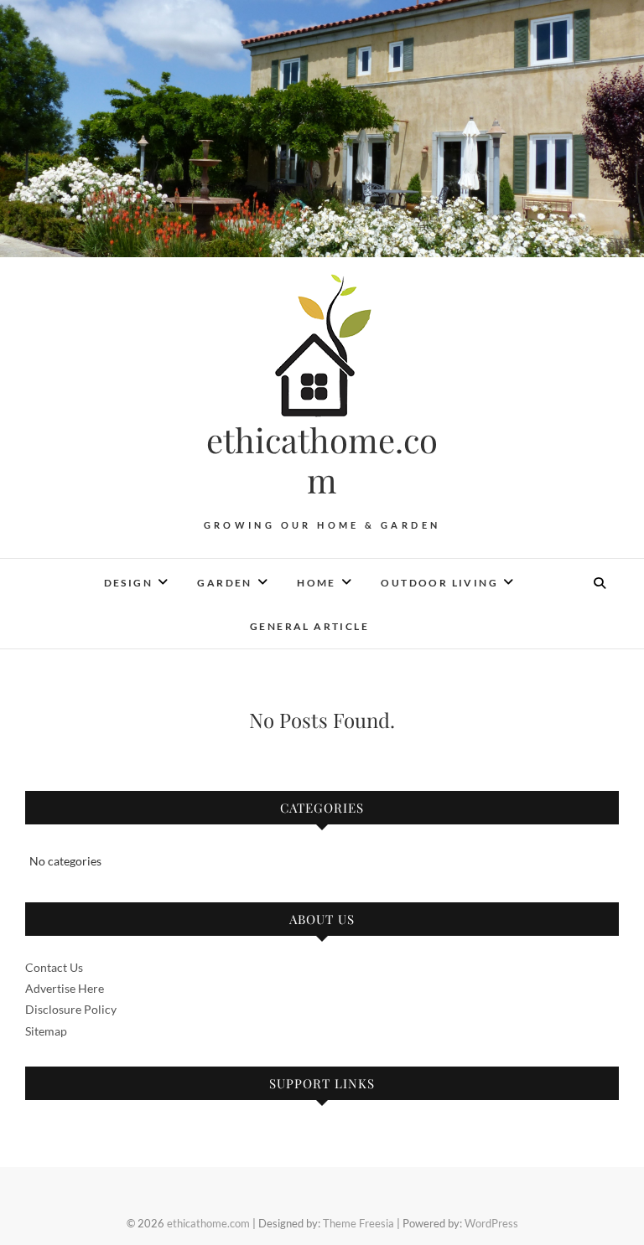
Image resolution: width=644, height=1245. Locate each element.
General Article (309, 626)
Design (128, 582)
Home (316, 582)
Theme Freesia (358, 1223)
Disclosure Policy (71, 1009)
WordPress (491, 1223)
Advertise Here (64, 988)
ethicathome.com (322, 460)
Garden (224, 582)
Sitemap (46, 1031)
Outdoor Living (439, 582)
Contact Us (54, 967)
